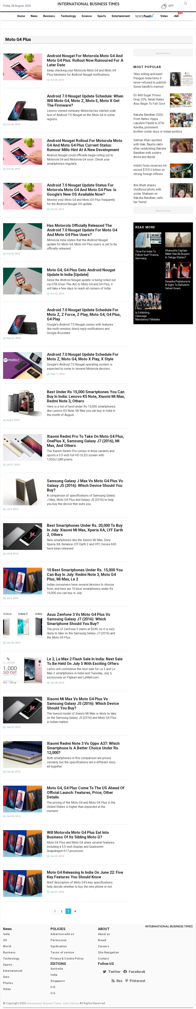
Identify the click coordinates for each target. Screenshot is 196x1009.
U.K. (53, 987)
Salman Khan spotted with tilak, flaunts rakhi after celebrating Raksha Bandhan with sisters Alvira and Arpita (149, 148)
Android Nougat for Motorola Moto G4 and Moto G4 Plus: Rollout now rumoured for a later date (85, 60)
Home (21, 16)
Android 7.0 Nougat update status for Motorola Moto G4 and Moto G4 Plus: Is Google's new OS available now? (81, 190)
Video (164, 16)
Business (49, 16)
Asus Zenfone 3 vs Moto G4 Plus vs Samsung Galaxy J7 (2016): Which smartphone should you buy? (78, 619)
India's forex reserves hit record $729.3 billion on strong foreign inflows (150, 170)
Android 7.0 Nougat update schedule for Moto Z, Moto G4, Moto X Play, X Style (82, 356)
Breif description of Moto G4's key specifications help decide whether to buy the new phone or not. (80, 884)
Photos (8, 983)
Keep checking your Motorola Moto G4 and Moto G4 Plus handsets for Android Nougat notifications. (81, 72)
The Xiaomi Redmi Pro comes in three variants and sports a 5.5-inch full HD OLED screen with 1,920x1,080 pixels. (80, 455)
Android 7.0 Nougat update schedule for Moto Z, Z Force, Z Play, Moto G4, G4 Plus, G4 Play (84, 314)
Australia (57, 968)
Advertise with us (62, 934)
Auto (6, 976)
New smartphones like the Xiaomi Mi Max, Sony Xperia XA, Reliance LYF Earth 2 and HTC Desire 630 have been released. (81, 544)
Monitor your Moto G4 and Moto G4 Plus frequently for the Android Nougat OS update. (81, 202)
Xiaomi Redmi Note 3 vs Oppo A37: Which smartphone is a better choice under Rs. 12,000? (83, 748)
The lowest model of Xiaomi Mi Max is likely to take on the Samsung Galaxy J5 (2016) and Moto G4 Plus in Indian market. (81, 718)
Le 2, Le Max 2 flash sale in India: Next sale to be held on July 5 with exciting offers (84, 661)
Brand (102, 940)
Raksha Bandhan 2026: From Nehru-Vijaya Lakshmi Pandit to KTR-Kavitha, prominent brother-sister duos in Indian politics (157, 123)
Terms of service (62, 952)
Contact (103, 958)
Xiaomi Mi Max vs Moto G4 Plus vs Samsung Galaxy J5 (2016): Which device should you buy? (83, 703)
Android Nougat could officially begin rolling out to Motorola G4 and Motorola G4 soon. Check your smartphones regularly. (80, 159)
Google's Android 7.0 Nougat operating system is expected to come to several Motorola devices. (79, 366)
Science (87, 16)
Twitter (113, 972)
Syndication (59, 946)
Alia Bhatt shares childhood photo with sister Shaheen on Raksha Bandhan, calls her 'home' (148, 193)
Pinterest (136, 981)
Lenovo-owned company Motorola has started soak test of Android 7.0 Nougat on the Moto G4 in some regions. (81, 115)
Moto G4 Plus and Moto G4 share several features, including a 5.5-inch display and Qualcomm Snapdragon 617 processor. (81, 847)
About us (104, 934)
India (6, 934)
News (34, 16)
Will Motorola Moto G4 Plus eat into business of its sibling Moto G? (78, 834)
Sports (101, 16)
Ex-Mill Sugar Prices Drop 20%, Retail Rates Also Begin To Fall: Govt (149, 99)
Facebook (136, 972)
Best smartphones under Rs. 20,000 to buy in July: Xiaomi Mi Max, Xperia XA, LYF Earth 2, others (85, 530)
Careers (103, 946)
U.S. (53, 993)
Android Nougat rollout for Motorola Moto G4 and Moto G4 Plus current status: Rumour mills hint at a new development (84, 145)
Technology (68, 16)
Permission (59, 940)
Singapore (58, 980)
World (7, 946)
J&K (176, 16)
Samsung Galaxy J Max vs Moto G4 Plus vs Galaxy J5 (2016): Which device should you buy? (85, 485)
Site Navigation (108, 952)
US (5, 940)
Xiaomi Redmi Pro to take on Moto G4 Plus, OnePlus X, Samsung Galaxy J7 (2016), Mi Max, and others (85, 441)
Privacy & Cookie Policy (67, 958)
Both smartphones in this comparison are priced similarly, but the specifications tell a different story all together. (81, 762)
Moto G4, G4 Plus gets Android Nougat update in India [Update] (81, 272)
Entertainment (121, 16)
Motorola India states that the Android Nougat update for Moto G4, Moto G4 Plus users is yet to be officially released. (82, 244)
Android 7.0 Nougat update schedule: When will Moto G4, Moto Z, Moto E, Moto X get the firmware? (85, 101)
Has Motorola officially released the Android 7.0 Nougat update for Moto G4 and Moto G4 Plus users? (82, 230)
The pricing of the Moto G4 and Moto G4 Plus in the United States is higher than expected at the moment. (81, 807)
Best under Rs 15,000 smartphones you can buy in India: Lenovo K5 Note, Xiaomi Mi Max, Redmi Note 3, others (86, 396)
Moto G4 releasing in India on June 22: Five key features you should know (85, 874)
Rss (118, 981)
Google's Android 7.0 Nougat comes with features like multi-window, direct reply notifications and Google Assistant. (80, 329)
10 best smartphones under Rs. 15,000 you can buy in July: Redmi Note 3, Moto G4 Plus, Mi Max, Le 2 (85, 574)
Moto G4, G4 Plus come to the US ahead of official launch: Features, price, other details (85, 792)
